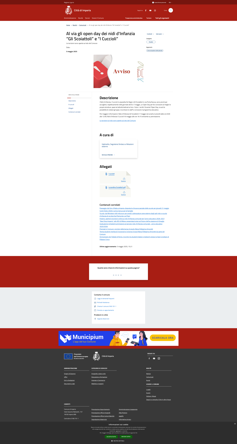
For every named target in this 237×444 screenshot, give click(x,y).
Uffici (65, 377)
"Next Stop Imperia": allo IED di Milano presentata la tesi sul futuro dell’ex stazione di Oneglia (132, 221)
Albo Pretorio (123, 413)
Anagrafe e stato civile (98, 374)
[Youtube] (149, 10)
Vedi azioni (159, 34)
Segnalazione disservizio (99, 419)
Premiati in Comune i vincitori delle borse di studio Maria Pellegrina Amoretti (126, 229)
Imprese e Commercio (98, 380)
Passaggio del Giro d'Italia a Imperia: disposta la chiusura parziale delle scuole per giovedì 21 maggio (134, 208)
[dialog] (118, 433)
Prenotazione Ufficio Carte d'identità (102, 416)
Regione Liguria (69, 2)
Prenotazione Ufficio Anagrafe (100, 413)
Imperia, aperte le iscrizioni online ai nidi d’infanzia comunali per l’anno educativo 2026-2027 (132, 218)
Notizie (148, 374)
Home (68, 25)
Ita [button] (170, 2)
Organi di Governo (69, 374)
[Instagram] (154, 10)
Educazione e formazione (99, 377)
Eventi (148, 393)
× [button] (235, 424)
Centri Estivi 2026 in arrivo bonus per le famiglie (116, 211)
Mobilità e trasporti (97, 384)
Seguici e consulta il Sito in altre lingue (158, 399)
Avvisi (148, 380)
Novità (75, 25)
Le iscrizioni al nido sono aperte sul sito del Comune (118, 120)
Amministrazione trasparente (128, 409)
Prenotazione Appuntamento (100, 409)
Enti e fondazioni (69, 380)
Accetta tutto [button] (111, 437)
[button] (118, 441)
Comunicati (82, 25)
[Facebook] (145, 10)
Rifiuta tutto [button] (126, 436)
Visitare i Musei (151, 396)
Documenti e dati (69, 384)
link (136, 433)
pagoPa (121, 416)
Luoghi (148, 389)
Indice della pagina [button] (74, 95)
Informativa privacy (125, 419)
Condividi (149, 34)
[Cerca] (170, 10)
